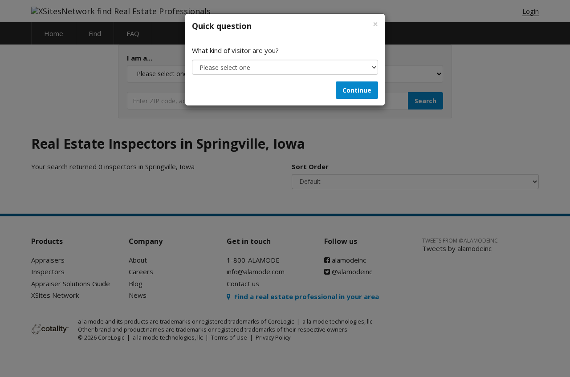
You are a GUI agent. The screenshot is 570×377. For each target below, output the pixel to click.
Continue (356, 90)
